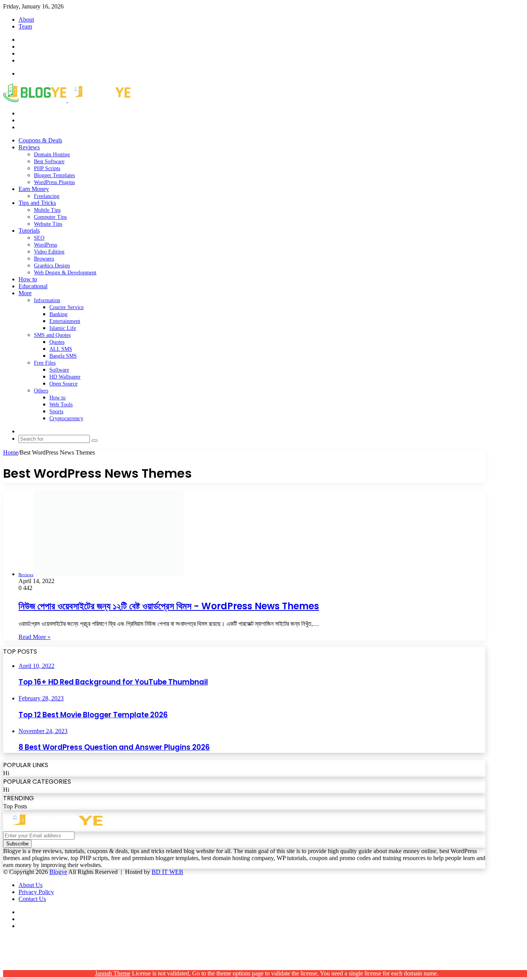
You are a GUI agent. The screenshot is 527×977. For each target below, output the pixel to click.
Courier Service (66, 307)
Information (47, 300)
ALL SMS (60, 349)
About (26, 19)
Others (41, 391)
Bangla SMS (63, 356)
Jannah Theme (112, 973)
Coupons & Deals (40, 140)
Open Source (63, 384)
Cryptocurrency (66, 418)
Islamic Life (62, 328)
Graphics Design (52, 266)
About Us (30, 885)
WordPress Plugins (54, 182)
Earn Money (34, 189)
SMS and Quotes (52, 335)
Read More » (35, 637)
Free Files (45, 363)
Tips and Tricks (37, 202)
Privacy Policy (36, 892)
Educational (33, 286)
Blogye (58, 872)
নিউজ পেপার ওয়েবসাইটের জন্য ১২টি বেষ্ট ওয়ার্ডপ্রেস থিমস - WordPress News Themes (169, 606)
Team (25, 26)
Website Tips (48, 224)
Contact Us (32, 899)
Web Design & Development (65, 273)
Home (10, 452)
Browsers (44, 259)
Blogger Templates (54, 175)
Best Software (49, 161)
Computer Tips (50, 217)
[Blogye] (67, 100)
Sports (56, 411)
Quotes (56, 342)
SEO (39, 238)
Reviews (29, 147)
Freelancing (46, 196)
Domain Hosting (52, 154)
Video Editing (49, 252)
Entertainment (64, 321)
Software (59, 370)
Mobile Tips (47, 210)
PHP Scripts (47, 168)
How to (28, 279)
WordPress (45, 245)
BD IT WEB (167, 872)
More (25, 293)
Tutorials (29, 230)
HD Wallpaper (65, 377)
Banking (58, 314)
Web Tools (61, 404)
